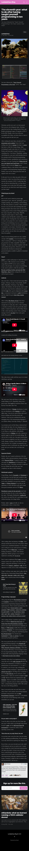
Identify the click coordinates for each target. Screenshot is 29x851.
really (14, 661)
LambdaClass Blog (8, 2)
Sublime (13, 433)
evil (12, 403)
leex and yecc (10, 673)
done (9, 671)
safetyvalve (4, 575)
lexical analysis (15, 608)
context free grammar (20, 610)
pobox (3, 577)
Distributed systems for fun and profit (11, 491)
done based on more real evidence (11, 655)
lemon (23, 612)
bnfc (9, 614)
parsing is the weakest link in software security (13, 616)
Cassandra (15, 475)
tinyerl (3, 260)
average (14, 145)
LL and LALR (5, 612)
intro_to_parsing (14, 636)
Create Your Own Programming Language (12, 623)
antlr (2, 614)
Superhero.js (12, 462)
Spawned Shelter (9, 460)
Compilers (6, 601)
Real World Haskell (6, 634)
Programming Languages (20, 599)
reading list (23, 495)
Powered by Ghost (14, 840)
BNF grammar (11, 610)
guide (7, 725)
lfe (4, 677)
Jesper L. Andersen (14, 565)
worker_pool (16, 575)
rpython (12, 614)
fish (7, 291)
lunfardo (17, 411)
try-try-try (17, 555)
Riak (22, 541)
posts (11, 503)
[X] (14, 836)
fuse (25, 573)
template (11, 238)
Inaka (3, 483)
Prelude (14, 409)
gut (22, 198)
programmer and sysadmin (8, 143)
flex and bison (17, 612)
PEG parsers (10, 627)
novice (25, 145)
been (6, 671)
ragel (5, 614)
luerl (26, 675)
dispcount (10, 575)
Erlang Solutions (11, 483)
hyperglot (17, 614)
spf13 (19, 293)
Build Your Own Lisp (16, 621)
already (3, 671)
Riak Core (14, 549)
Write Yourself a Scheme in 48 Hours (11, 647)
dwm (15, 295)
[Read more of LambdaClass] (3, 30)
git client (13, 313)
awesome (18, 661)
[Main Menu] (27, 2)
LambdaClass (5, 33)
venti (19, 559)
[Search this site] (24, 2)
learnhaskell (4, 636)
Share (25, 32)
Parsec (16, 165)
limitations (9, 630)
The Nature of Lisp (13, 300)
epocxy (22, 575)
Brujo (21, 487)
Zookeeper (23, 475)
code (21, 565)
